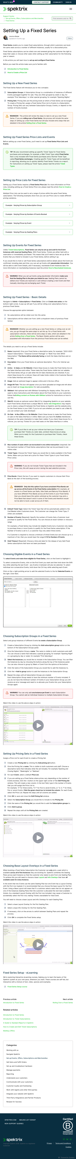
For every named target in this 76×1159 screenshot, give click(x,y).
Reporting (10, 1074)
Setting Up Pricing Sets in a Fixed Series (25, 753)
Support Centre (8, 16)
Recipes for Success (14, 1102)
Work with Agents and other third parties (21, 1090)
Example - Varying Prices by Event (18, 223)
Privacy (49, 1143)
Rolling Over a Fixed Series (63, 1003)
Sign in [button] (68, 2)
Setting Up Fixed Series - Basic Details (24, 297)
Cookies (68, 1147)
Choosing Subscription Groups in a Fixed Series (29, 636)
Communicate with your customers (19, 1082)
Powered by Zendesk (68, 1157)
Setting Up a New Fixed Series (20, 83)
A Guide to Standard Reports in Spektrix (18, 1023)
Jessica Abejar (14, 36)
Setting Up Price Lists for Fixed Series (24, 180)
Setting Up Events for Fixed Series (22, 245)
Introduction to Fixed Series (13, 1003)
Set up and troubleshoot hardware (19, 1066)
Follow (70, 38)
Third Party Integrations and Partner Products (23, 1098)
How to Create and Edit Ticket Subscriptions (20, 1027)
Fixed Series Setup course (17, 987)
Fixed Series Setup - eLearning (20, 972)
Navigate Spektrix (13, 1054)
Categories (11, 1045)
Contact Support (41, 2)
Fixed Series (10, 21)
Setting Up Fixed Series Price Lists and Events (29, 137)
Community (58, 2)
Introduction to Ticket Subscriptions (16, 1019)
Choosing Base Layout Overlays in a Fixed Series (30, 865)
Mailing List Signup (27, 1120)
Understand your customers (16, 1078)
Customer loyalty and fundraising (18, 1086)
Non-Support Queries (14, 1124)
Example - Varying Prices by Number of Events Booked (26, 214)
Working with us (12, 1050)
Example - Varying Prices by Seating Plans (21, 232)
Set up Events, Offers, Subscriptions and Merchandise (24, 18)
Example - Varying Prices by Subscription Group (24, 205)
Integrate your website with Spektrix (20, 1094)
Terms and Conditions (63, 1143)
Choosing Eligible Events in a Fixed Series (26, 554)
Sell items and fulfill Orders (16, 1062)
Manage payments (13, 1070)
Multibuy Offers (9, 1031)
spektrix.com (10, 1120)
